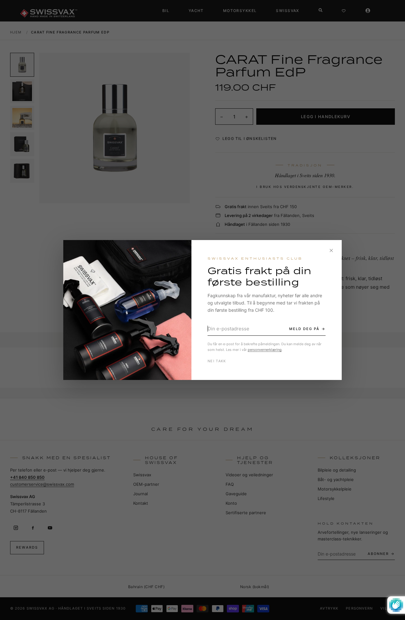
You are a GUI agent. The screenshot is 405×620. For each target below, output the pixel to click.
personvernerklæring (265, 349)
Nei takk (217, 361)
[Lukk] (331, 250)
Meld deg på (304, 329)
